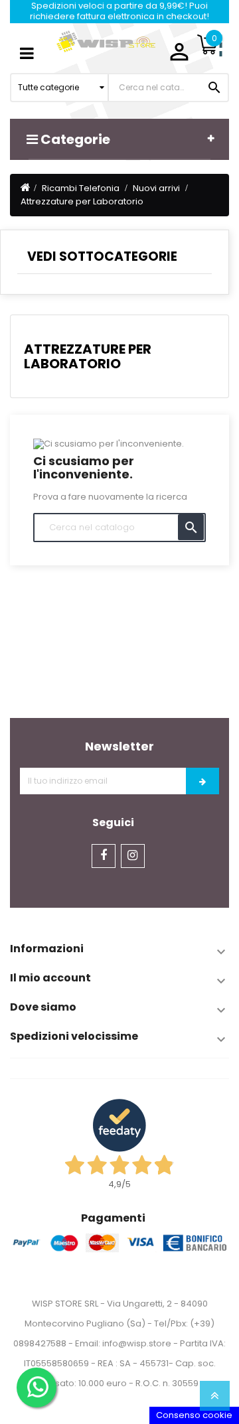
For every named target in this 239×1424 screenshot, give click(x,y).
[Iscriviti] (202, 781)
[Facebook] (104, 856)
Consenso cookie (194, 1415)
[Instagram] (133, 856)
